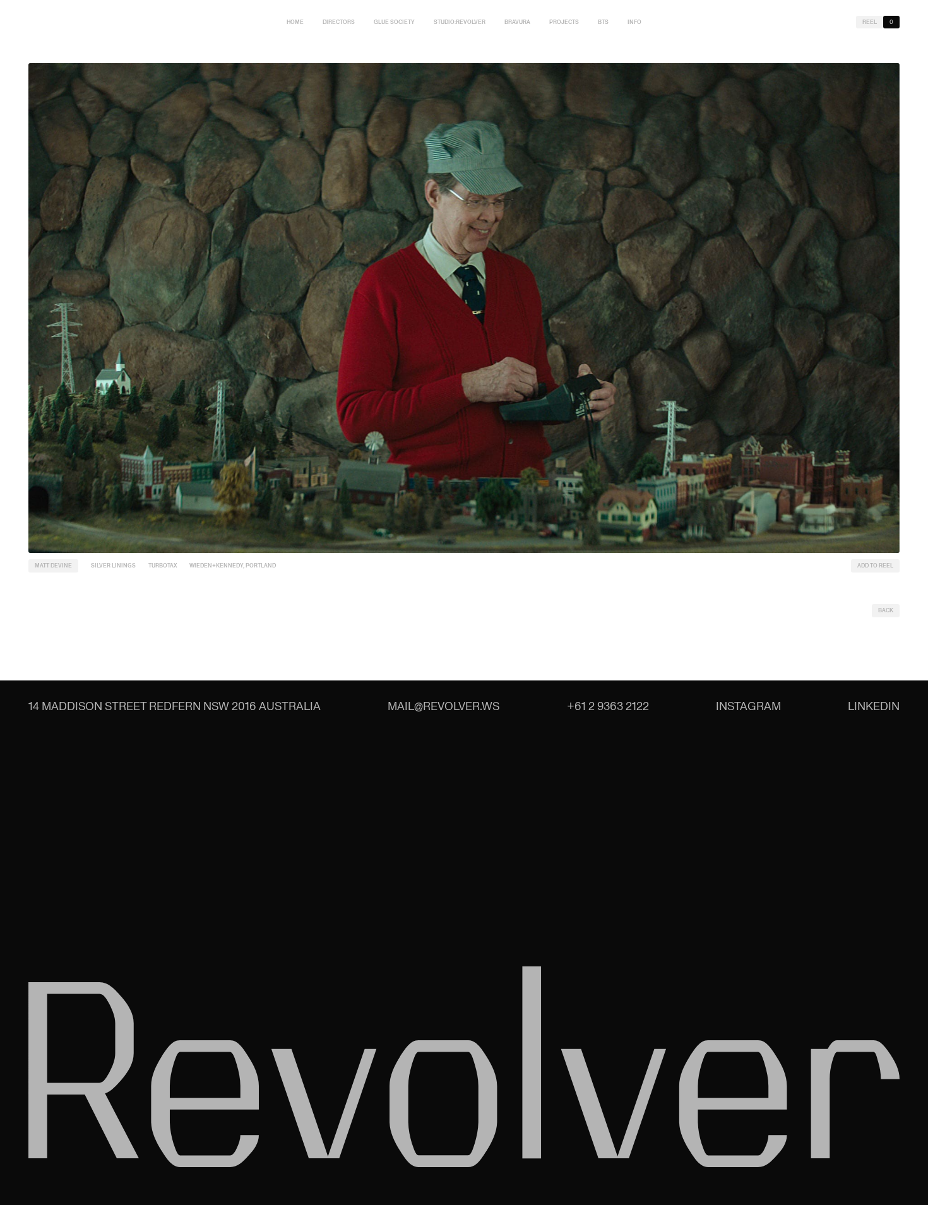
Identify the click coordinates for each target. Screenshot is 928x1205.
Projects (564, 22)
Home (295, 22)
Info (634, 22)
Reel (869, 22)
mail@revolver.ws (443, 706)
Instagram (748, 706)
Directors (339, 22)
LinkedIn (874, 706)
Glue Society (394, 22)
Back (885, 610)
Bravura (517, 22)
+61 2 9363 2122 (608, 706)
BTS (603, 22)
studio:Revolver (459, 22)
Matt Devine (53, 565)
